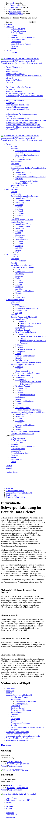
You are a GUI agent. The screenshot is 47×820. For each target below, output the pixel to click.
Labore (18, 166)
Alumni (18, 250)
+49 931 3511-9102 (14, 762)
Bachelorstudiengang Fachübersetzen (20, 94)
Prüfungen (19, 215)
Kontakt (9, 71)
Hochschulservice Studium (21, 44)
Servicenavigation (16, 14)
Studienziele (20, 328)
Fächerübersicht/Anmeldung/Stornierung (30, 177)
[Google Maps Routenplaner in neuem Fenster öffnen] (14, 770)
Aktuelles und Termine (24, 172)
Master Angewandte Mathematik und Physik (23, 125)
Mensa (13, 462)
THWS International (18, 31)
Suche (11, 9)
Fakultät (9, 144)
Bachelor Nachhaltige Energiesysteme (20, 127)
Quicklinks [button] (10, 27)
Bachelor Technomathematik (26, 123)
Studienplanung (21, 334)
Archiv (18, 429)
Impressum (10, 813)
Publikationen (20, 261)
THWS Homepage (18, 29)
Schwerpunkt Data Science (30, 323)
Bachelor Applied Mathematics (22, 364)
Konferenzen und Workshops (26, 308)
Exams (18, 369)
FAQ (17, 218)
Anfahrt (4, 766)
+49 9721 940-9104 (14, 785)
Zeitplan (18, 285)
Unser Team (10, 105)
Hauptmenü (14, 5)
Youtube (9, 809)
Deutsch (9, 468)
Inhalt (12, 3)
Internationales (11, 74)
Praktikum (19, 209)
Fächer (18, 233)
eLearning (14, 46)
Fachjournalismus (12, 254)
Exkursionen (20, 235)
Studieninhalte (20, 321)
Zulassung (19, 205)
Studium (18, 207)
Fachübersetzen (12, 190)
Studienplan (19, 211)
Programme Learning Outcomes (27, 373)
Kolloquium (20, 351)
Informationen (20, 174)
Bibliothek (15, 35)
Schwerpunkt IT (26, 326)
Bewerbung (19, 202)
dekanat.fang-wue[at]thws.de (18, 764)
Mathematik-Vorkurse (14, 80)
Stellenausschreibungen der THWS (19, 800)
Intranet (9, 802)
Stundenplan (20, 213)
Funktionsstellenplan (23, 159)
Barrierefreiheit (11, 815)
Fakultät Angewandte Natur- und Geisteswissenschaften (22, 63)
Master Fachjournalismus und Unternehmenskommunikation (17, 108)
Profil (17, 269)
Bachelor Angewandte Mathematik (19, 120)
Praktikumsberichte (27, 349)
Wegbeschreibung (15, 766)
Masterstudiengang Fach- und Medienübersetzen (24, 96)
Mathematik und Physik (15, 300)
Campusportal (16, 42)
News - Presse (11, 798)
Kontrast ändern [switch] (12, 472)
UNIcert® (19, 179)
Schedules (19, 367)
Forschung (21, 74)
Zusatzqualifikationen (23, 183)
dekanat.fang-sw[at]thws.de (17, 788)
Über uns (9, 82)
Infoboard (14, 48)
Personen (15, 71)
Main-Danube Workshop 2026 (22, 434)
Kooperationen (21, 310)
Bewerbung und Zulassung (25, 332)
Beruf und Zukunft (22, 330)
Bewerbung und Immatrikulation (23, 37)
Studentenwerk (16, 459)
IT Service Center (17, 33)
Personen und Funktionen (25, 291)
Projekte (18, 280)
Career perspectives (22, 371)
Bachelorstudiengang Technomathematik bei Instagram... (28, 361)
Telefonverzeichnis (18, 40)
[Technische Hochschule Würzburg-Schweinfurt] (23, 61)
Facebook (9, 806)
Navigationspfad (16, 7)
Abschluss (19, 248)
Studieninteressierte (22, 200)
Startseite (9, 489)
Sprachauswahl (15, 12)
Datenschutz (10, 817)
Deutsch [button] (9, 50)
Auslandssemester (22, 239)
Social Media (17, 91)
